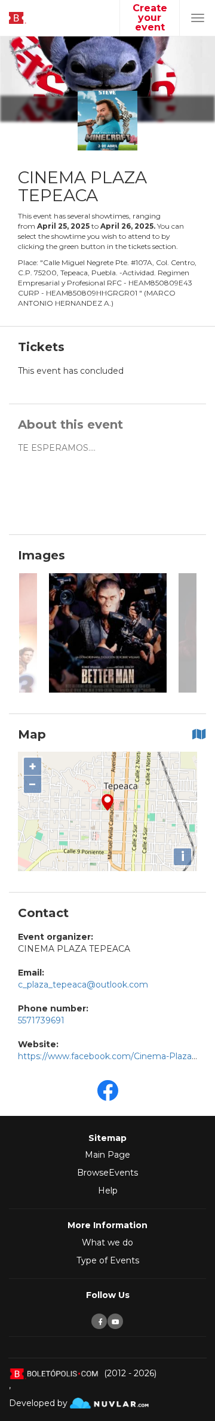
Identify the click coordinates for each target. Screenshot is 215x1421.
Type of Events (107, 1260)
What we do (107, 1242)
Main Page (107, 1154)
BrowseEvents (107, 1172)
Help (108, 1190)
